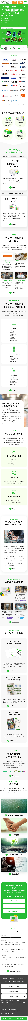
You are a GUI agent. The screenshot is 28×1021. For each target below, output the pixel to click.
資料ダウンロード (23, 48)
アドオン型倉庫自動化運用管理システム (12, 28)
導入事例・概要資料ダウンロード (14, 911)
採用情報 (12, 978)
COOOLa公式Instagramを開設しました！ (11, 937)
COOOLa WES (4, 1000)
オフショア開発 (21, 1002)
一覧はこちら (15, 292)
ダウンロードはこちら (15, 670)
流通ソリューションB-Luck (15, 1000)
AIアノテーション (13, 1002)
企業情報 (5, 978)
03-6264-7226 (10, 896)
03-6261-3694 (14, 53)
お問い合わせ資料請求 (20, 2)
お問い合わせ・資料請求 (14, 906)
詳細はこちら (15, 187)
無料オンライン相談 (15, 2)
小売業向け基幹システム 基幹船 (8, 1004)
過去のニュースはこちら (15, 971)
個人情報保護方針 (21, 978)
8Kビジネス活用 (4, 1002)
